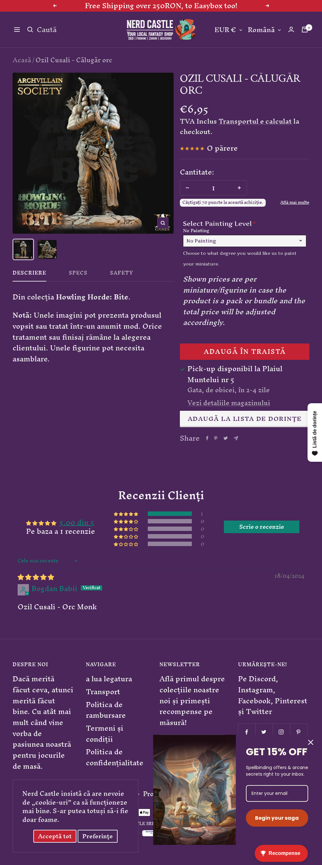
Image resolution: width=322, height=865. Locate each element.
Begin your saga (277, 818)
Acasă (22, 60)
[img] (36, 577)
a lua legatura (109, 678)
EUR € (225, 30)
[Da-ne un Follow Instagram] (281, 732)
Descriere (29, 274)
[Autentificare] (291, 29)
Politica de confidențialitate (114, 757)
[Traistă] (305, 29)
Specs (78, 274)
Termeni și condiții (104, 734)
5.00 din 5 (76, 522)
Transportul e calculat (255, 121)
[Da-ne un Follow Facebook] (246, 732)
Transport (103, 691)
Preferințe (97, 836)
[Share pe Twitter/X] (225, 438)
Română (261, 30)
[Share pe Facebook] (207, 438)
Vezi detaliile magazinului (228, 403)
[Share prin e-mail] (236, 438)
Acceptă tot (55, 836)
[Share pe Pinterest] (215, 438)
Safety (121, 274)
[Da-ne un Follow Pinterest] (298, 732)
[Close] (310, 742)
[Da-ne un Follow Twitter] (264, 732)
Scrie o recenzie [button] (261, 527)
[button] (126, 513)
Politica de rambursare (106, 710)
